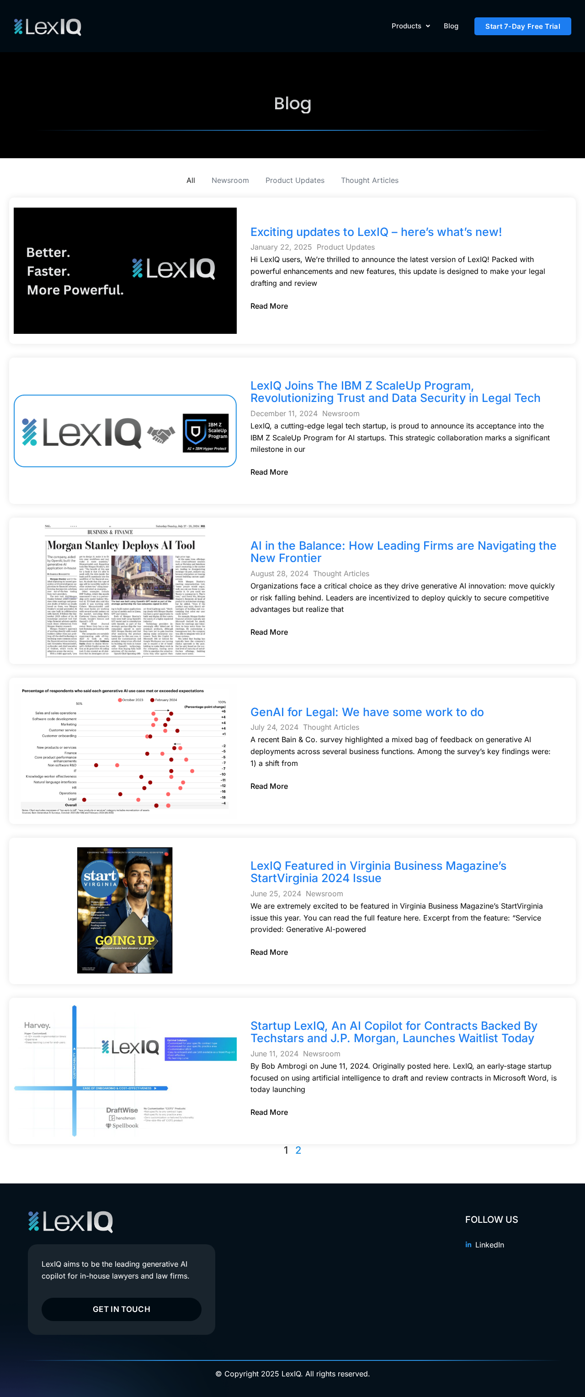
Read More (269, 305)
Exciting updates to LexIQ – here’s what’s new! (376, 232)
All (190, 180)
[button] (411, 26)
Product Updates (295, 180)
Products (406, 25)
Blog (451, 25)
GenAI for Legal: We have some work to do (367, 712)
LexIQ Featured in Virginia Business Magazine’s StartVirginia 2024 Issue (378, 872)
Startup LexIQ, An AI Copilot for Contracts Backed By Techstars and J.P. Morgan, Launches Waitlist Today (393, 1032)
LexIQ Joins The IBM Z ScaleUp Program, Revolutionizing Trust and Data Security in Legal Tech (395, 392)
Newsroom (230, 180)
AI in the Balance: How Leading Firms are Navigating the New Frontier (403, 552)
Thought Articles (370, 180)
